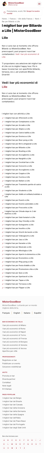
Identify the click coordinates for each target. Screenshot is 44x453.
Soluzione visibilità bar (11, 367)
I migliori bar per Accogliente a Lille (19, 155)
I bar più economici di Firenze (14, 338)
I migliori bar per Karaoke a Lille (18, 243)
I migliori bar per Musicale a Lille (18, 247)
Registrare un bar (9, 360)
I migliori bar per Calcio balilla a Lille (20, 133)
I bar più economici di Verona (14, 348)
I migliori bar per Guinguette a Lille (19, 225)
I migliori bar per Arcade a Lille (17, 125)
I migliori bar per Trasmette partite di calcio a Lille (23, 185)
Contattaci (6, 382)
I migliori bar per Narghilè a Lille (18, 159)
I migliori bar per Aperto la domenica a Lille (22, 254)
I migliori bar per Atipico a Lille (17, 129)
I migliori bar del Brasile (12, 401)
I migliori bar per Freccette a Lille (19, 208)
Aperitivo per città (9, 351)
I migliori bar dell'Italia (11, 418)
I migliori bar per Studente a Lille (18, 190)
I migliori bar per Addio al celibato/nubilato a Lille (23, 195)
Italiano (27, 313)
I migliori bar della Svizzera (13, 408)
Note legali (6, 386)
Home (4, 19)
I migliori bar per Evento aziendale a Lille (21, 204)
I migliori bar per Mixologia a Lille (18, 251)
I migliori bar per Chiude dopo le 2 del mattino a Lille (20, 212)
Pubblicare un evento (11, 363)
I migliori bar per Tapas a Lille (17, 280)
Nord (37, 19)
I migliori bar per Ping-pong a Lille (19, 262)
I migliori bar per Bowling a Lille (18, 151)
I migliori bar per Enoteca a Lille (18, 136)
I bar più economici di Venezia (14, 345)
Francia (13, 19)
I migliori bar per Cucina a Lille (17, 177)
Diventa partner (8, 379)
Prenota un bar (8, 376)
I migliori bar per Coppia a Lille (17, 173)
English (17, 313)
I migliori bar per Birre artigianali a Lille (21, 144)
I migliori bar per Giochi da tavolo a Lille (21, 232)
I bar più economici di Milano (14, 325)
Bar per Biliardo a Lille (11, 21)
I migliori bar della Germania (14, 411)
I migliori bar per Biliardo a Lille (17, 148)
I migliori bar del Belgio (11, 398)
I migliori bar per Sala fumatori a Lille (20, 217)
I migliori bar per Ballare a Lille (17, 181)
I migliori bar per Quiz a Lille (16, 273)
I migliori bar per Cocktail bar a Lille (19, 162)
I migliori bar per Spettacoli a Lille (19, 276)
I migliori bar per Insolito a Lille (17, 228)
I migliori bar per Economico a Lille (19, 258)
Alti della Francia (25, 19)
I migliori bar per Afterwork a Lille (19, 118)
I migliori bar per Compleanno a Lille (20, 122)
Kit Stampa (6, 389)
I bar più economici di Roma (13, 329)
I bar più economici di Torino (14, 335)
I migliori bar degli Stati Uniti (14, 428)
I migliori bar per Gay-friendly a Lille (19, 221)
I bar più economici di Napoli (14, 332)
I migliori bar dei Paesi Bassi (14, 421)
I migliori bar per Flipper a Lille (17, 288)
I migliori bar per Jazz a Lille (16, 240)
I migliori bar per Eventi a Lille (17, 200)
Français (6, 313)
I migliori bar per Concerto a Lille (18, 166)
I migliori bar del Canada (12, 405)
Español (37, 313)
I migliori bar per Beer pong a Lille (19, 140)
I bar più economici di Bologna (14, 342)
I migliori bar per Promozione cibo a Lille (21, 269)
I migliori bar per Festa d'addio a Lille (20, 265)
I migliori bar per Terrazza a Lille (18, 284)
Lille (4, 87)
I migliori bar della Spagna (13, 414)
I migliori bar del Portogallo (13, 424)
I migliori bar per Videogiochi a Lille (19, 236)
